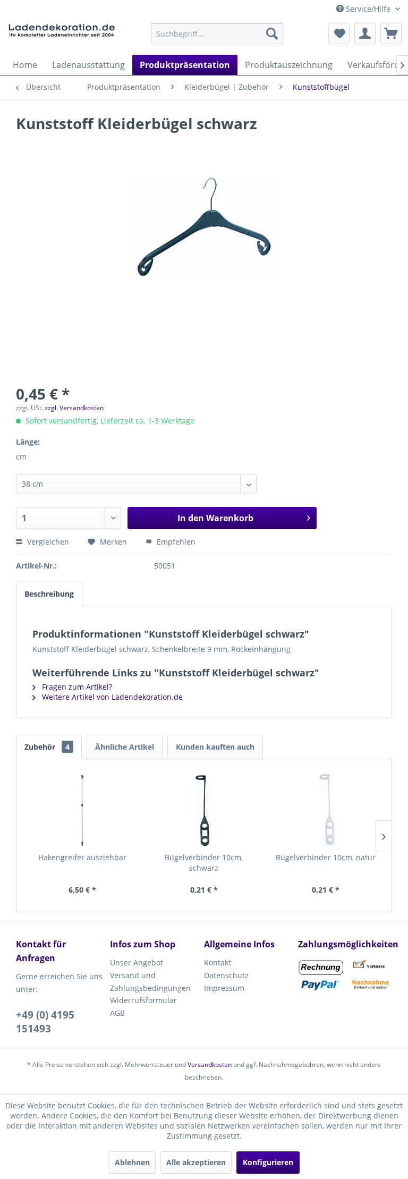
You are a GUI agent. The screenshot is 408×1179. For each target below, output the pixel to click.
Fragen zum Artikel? (76, 687)
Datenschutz (226, 975)
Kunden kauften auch (215, 747)
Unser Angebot (136, 962)
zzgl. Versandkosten (74, 407)
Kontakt (217, 962)
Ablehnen (132, 1162)
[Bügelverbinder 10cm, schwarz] (204, 810)
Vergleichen (47, 542)
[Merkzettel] (339, 33)
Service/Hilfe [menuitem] (368, 9)
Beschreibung (49, 594)
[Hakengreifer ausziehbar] (82, 810)
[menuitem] (217, 33)
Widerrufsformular (143, 1000)
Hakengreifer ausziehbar (82, 857)
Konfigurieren (268, 1162)
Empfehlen (175, 542)
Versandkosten (210, 1064)
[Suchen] (272, 33)
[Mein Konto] (365, 33)
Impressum (224, 988)
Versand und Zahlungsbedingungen (150, 981)
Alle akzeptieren (196, 1162)
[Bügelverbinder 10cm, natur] (325, 810)
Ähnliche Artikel (124, 747)
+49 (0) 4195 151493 (45, 1022)
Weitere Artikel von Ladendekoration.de (111, 697)
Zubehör (47, 747)
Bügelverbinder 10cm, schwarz (204, 862)
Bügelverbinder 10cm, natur (326, 857)
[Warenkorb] (391, 33)
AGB (117, 1013)
